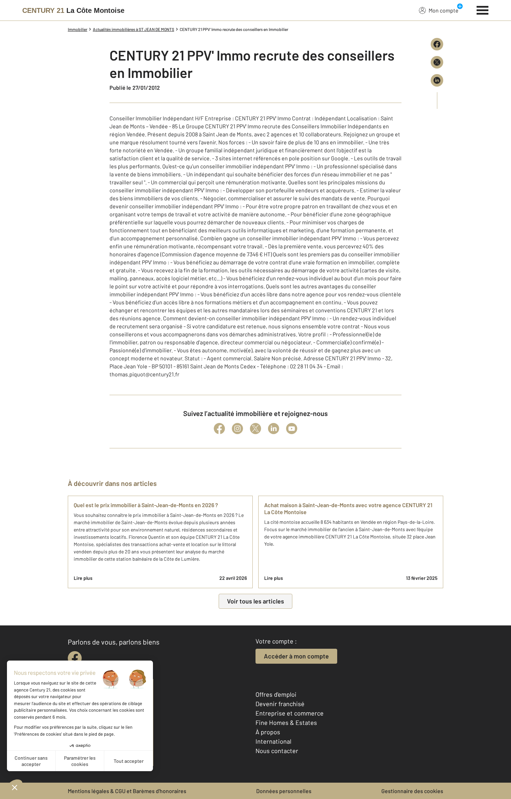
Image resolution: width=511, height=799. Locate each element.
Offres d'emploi (276, 694)
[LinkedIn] (273, 428)
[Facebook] (219, 428)
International (273, 741)
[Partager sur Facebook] (437, 44)
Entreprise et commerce (290, 713)
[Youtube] (291, 428)
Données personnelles (283, 791)
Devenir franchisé (280, 704)
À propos (268, 732)
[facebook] (75, 658)
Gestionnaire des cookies (412, 791)
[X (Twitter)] (255, 428)
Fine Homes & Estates (286, 722)
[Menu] (483, 9)
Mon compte (444, 10)
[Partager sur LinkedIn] (437, 80)
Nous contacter (277, 750)
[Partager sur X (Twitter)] (437, 62)
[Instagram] (237, 428)
